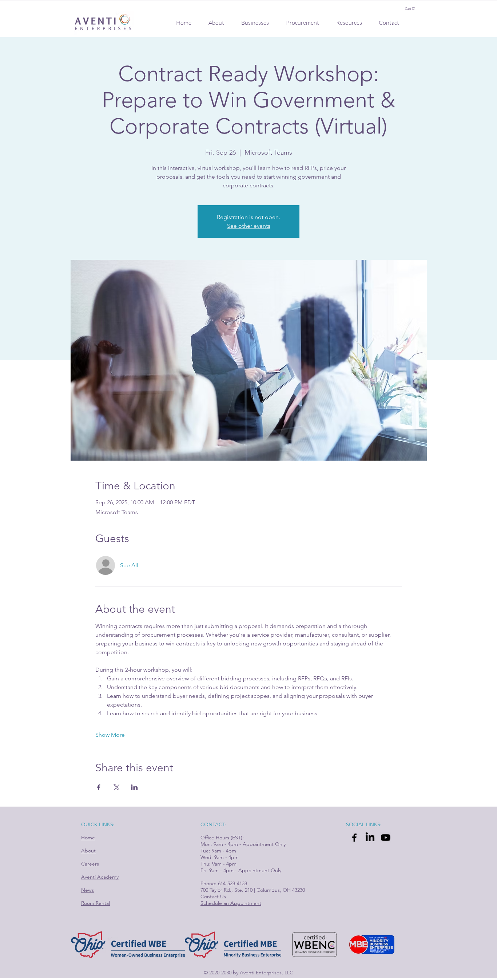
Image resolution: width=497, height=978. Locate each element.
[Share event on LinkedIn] (134, 787)
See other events (248, 225)
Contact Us (213, 896)
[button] (414, 9)
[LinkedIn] (370, 837)
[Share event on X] (116, 787)
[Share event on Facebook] (98, 787)
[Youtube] (385, 837)
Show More (110, 734)
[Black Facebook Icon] (354, 837)
